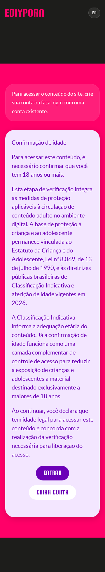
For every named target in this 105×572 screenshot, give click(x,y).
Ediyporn (24, 13)
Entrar (52, 473)
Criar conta (52, 492)
